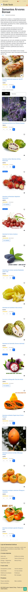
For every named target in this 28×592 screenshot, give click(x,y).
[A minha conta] (22, 4)
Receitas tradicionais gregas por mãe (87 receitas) (12, 79)
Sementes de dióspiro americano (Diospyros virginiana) (13, 491)
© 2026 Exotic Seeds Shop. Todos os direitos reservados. (14, 588)
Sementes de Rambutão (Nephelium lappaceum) (11, 197)
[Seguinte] (25, 540)
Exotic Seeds (8, 4)
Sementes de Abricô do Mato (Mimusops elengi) (12, 453)
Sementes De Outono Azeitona (9, 234)
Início (3, 15)
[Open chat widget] (25, 589)
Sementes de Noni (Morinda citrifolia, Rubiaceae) (11, 159)
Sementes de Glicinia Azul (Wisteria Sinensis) (13, 123)
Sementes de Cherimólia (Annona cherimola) (13, 343)
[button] (2, 4)
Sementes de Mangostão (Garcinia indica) (12, 379)
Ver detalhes (6, 204)
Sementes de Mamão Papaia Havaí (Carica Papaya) (12, 416)
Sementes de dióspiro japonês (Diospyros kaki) (12, 528)
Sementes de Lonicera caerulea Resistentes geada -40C (13, 270)
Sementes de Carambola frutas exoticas (12, 307)
